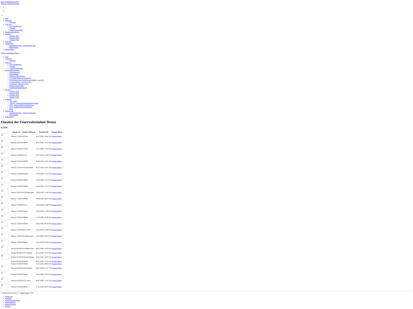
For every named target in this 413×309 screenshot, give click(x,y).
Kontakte (8, 298)
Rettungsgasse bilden (16, 86)
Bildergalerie (13, 47)
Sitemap (8, 306)
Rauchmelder (13, 74)
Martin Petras (24, 293)
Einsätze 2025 (14, 36)
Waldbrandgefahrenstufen (18, 88)
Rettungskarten (14, 72)
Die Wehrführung (15, 26)
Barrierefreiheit (10, 302)
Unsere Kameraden (16, 30)
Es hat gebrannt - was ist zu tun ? (20, 82)
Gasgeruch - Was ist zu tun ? (19, 84)
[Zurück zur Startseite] (10, 4)
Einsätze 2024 (14, 38)
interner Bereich (10, 304)
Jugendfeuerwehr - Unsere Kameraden (22, 46)
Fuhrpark (8, 42)
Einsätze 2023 (14, 40)
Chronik (12, 28)
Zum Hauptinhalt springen (10, 2)
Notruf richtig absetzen (17, 76)
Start (6, 18)
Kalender (12, 22)
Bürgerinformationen (12, 32)
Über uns (8, 24)
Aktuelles (8, 20)
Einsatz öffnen (57, 136)
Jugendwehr (9, 44)
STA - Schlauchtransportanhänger (20, 107)
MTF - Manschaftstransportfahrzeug (21, 105)
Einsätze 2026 (14, 92)
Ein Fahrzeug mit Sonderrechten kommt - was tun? (26, 80)
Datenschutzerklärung (12, 300)
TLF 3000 (12, 101)
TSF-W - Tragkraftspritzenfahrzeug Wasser (24, 103)
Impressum (9, 296)
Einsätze (8, 34)
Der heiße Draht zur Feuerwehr (20, 78)
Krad (11, 109)
